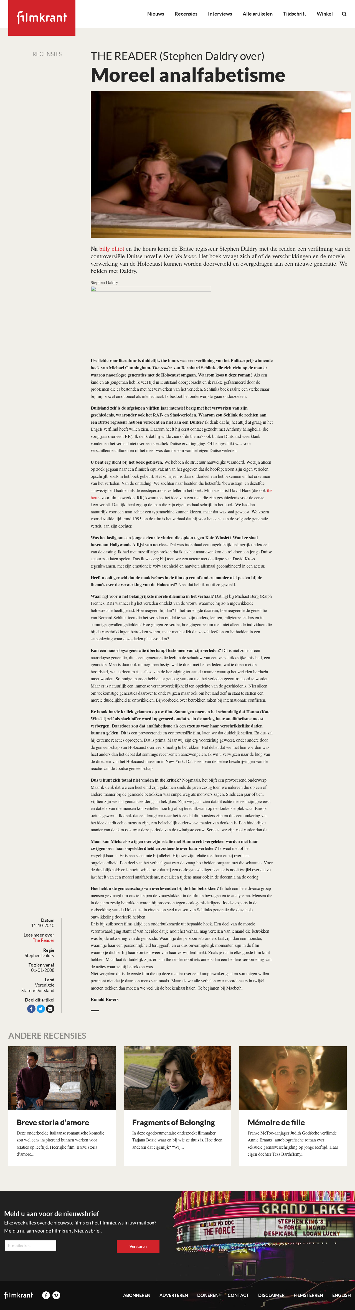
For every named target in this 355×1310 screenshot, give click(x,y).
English (341, 1295)
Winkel (325, 14)
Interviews (220, 14)
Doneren (208, 1295)
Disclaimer (271, 1295)
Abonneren (136, 1295)
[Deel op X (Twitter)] (41, 1009)
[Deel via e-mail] (50, 1009)
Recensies (186, 14)
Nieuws (155, 14)
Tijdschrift (294, 14)
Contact (238, 1295)
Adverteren (173, 1295)
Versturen (138, 1246)
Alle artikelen (258, 14)
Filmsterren (308, 1295)
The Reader (43, 940)
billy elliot (111, 248)
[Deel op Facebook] (31, 1009)
